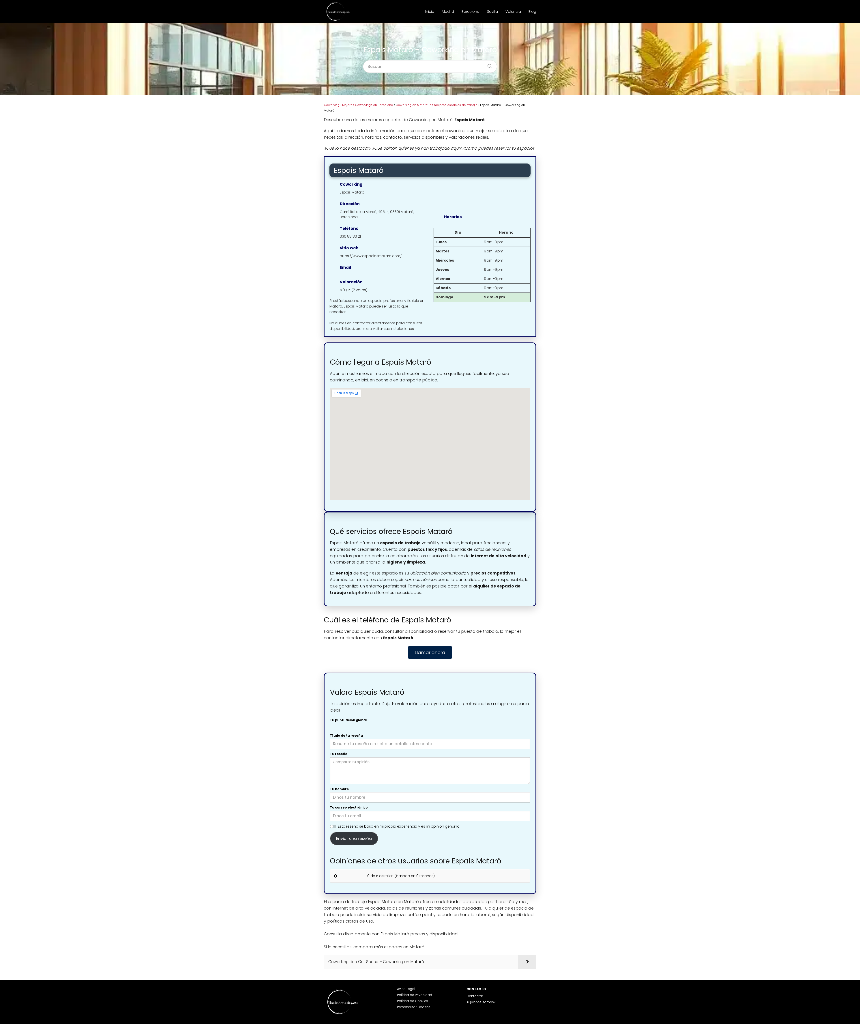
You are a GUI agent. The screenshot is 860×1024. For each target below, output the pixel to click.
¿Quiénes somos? (481, 1002)
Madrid (448, 11)
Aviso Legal (406, 989)
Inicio (429, 11)
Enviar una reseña (354, 838)
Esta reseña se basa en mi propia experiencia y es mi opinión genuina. (399, 826)
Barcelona (470, 11)
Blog (532, 11)
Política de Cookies (412, 1001)
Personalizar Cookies (413, 1007)
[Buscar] (488, 64)
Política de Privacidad (414, 995)
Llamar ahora (430, 652)
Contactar (475, 996)
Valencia (513, 11)
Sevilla (492, 11)
